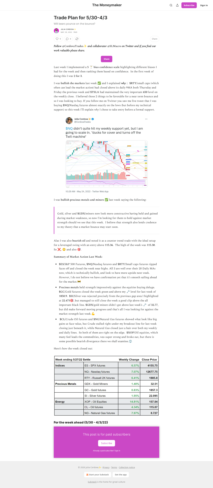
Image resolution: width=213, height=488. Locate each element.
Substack (92, 481)
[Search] (171, 5)
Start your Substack (99, 474)
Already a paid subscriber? (106, 450)
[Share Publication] (177, 5)
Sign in (204, 5)
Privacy (106, 467)
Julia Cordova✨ (68, 29)
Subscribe (189, 5)
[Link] (49, 422)
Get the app (121, 474)
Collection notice (127, 467)
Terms (114, 467)
